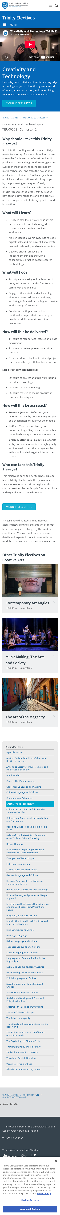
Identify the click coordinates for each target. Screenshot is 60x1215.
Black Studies (13, 775)
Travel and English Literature (21, 1058)
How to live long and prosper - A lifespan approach (27, 897)
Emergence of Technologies (20, 858)
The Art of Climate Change (20, 1012)
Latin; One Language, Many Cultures (25, 966)
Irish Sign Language (16, 935)
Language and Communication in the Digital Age (25, 960)
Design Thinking (14, 843)
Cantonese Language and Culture (23, 786)
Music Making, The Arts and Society (24, 972)
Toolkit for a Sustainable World (22, 1052)
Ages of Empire (14, 752)
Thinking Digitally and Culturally (23, 1046)
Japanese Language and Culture (23, 946)
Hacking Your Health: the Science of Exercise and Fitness (24, 882)
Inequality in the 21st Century (21, 915)
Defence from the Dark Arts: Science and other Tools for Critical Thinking (27, 837)
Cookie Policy (44, 1193)
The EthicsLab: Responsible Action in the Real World (27, 1025)
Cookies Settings (30, 1200)
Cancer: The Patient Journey (21, 781)
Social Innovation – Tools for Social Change (24, 985)
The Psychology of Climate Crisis (23, 1041)
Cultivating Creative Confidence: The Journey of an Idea (25, 811)
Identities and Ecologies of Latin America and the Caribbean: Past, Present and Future (27, 906)
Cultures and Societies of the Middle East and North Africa (27, 819)
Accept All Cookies (30, 1209)
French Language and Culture (21, 869)
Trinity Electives (18, 18)
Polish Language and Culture (21, 978)
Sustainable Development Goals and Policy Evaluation (25, 1000)
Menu (13, 24)
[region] (30, 1186)
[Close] (56, 1161)
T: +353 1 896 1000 (12, 1138)
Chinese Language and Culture (22, 792)
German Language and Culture (22, 875)
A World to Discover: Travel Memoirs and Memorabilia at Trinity (27, 768)
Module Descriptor (19, 103)
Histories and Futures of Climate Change (27, 889)
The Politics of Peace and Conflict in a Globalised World (25, 1034)
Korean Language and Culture (21, 952)
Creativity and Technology (35, 118)
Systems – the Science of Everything (24, 1006)
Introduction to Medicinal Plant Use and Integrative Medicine (27, 923)
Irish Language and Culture (20, 929)
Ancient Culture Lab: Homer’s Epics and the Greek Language (26, 760)
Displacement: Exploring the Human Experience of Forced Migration (25, 851)
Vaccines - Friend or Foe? (19, 1063)
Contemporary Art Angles (19, 797)
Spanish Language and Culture (22, 992)
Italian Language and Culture (21, 941)
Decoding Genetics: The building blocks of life (26, 828)
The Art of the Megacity (18, 1018)
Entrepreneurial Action (18, 863)
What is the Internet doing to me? (23, 1069)
